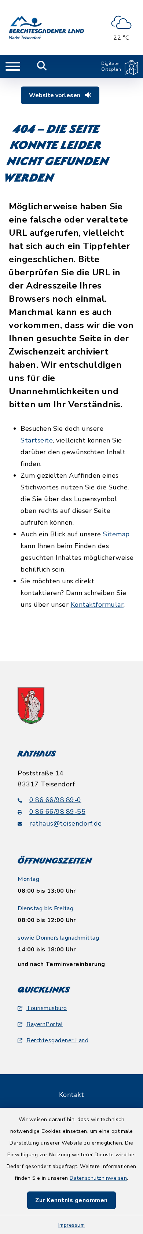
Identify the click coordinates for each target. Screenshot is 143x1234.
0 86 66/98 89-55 (57, 811)
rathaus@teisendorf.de (65, 823)
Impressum (71, 1225)
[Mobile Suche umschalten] (42, 66)
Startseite (37, 440)
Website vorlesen (55, 95)
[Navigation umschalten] (13, 66)
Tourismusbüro (46, 1008)
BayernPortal (44, 1024)
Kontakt (71, 1094)
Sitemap (116, 534)
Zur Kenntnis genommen (71, 1200)
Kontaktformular (97, 604)
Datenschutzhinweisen (98, 1178)
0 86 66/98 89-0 (55, 800)
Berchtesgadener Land (57, 1040)
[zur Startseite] (46, 27)
